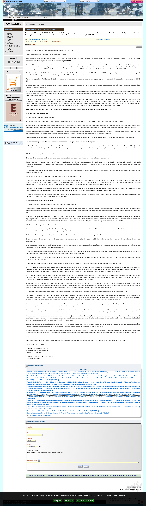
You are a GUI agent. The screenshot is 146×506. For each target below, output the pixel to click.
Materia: (29, 427)
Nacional (10, 37)
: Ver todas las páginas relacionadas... (40, 415)
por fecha (10, 36)
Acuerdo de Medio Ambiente (37, 39)
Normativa (41, 24)
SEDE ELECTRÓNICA (58, 20)
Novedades (10, 51)
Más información (84, 500)
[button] (98, 1)
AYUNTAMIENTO (33, 20)
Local (8, 40)
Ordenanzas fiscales (13, 45)
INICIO (7, 20)
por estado (10, 43)
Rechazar (69, 500)
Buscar (46, 1)
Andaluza (10, 39)
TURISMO (71, 20)
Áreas (82, 1)
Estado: (29, 444)
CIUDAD (22, 20)
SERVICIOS (45, 20)
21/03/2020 (33, 41)
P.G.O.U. (9, 50)
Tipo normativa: (31, 433)
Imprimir (138, 47)
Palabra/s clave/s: (32, 460)
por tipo (9, 34)
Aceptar (57, 500)
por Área (9, 33)
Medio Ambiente (104, 39)
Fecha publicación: (32, 450)
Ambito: (29, 438)
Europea (9, 42)
